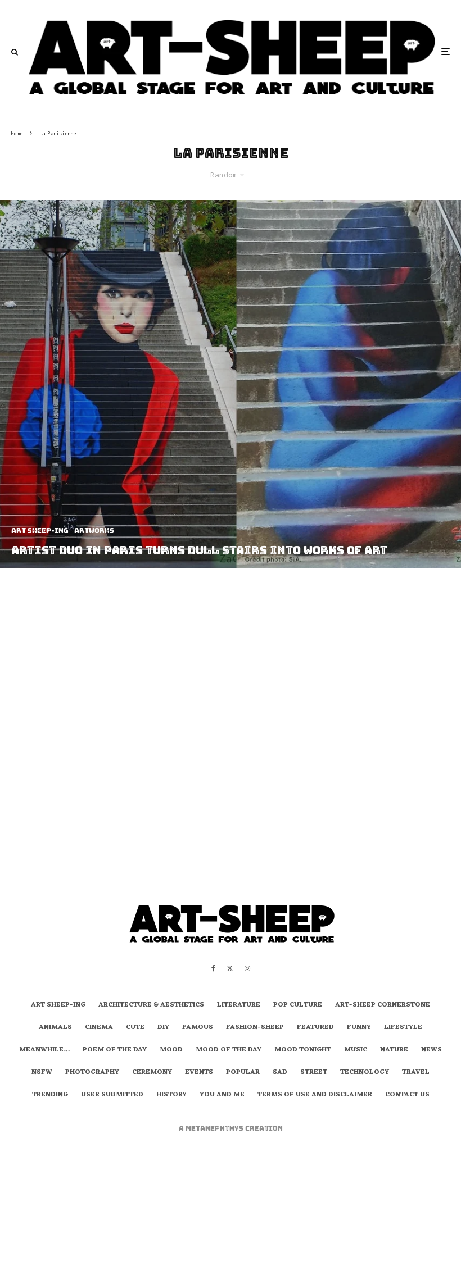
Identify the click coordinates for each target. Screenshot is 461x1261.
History (171, 1095)
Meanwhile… (44, 1050)
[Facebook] (213, 968)
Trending (50, 1095)
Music (355, 1050)
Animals (55, 1028)
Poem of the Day (115, 1050)
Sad (280, 1072)
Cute (135, 1028)
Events (199, 1072)
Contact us (407, 1095)
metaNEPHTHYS (215, 1128)
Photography (92, 1072)
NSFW (41, 1072)
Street (313, 1072)
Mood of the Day (228, 1050)
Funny (359, 1028)
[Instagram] (247, 968)
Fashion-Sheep (255, 1028)
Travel (416, 1072)
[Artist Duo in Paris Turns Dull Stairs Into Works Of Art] (230, 384)
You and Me (222, 1095)
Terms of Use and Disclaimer (314, 1095)
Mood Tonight (302, 1050)
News (431, 1050)
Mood (171, 1050)
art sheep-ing (58, 1005)
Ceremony (152, 1072)
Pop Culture (297, 1005)
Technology (364, 1072)
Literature (238, 1005)
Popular (243, 1072)
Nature (394, 1050)
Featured (315, 1028)
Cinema (99, 1028)
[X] (230, 968)
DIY (163, 1028)
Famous (197, 1028)
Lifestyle (403, 1028)
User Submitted (112, 1095)
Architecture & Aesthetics (151, 1005)
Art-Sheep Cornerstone (382, 1005)
